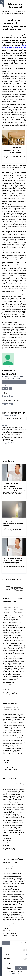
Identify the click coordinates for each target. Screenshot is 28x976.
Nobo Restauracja (10, 703)
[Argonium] (15, 973)
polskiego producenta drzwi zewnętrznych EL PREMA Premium (14, 47)
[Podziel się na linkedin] (10, 388)
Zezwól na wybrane (8, 968)
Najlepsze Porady (9, 779)
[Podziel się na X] (6, 388)
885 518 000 (7, 612)
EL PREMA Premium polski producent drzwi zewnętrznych (12, 601)
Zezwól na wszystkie (20, 968)
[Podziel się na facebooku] (3, 388)
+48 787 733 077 (15, 709)
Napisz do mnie (13, 382)
